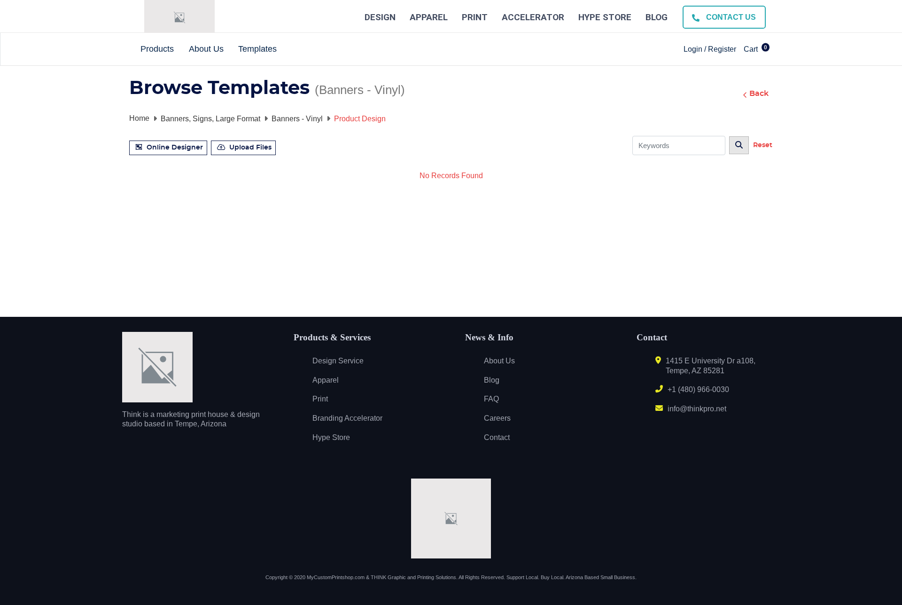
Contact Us (730, 17)
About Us (499, 361)
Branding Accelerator (347, 418)
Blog (656, 17)
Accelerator (533, 17)
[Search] (739, 145)
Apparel (429, 17)
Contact (497, 437)
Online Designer (175, 147)
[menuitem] (157, 49)
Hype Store (604, 17)
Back (759, 93)
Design (380, 17)
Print (475, 17)
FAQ (491, 399)
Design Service (338, 361)
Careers (497, 418)
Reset (762, 145)
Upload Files (250, 147)
